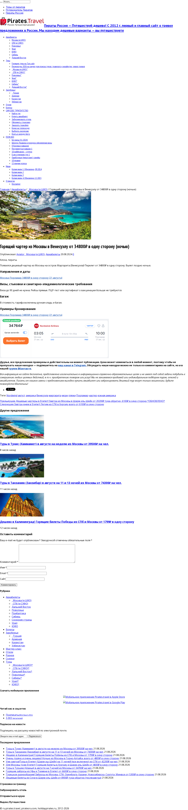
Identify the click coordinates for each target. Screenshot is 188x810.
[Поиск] (1, 2)
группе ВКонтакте (20, 368)
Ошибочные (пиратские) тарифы (26, 157)
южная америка (107, 395)
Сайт (3, 579)
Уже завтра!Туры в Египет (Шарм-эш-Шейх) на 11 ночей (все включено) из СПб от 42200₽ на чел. (62, 761)
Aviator (20, 254)
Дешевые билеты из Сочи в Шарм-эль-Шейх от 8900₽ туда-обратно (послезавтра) (53, 777)
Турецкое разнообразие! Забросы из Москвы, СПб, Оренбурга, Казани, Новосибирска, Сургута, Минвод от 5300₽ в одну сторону (80, 774)
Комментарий (9, 562)
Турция (15, 92)
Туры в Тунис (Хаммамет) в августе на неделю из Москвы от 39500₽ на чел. (54, 444)
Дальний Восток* (19, 86)
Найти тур (16, 113)
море (65, 395)
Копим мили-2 (18, 172)
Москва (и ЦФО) (19, 39)
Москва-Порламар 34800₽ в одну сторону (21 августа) (31, 277)
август (21, 395)
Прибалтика (19, 613)
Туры (8, 60)
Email (3, 573)
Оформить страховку (21, 122)
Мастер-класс (13, 648)
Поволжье (16, 45)
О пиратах (10, 181)
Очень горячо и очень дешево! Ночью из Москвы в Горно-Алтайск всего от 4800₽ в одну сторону (62, 758)
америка (31, 395)
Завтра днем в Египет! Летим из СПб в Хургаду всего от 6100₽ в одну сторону (52, 404)
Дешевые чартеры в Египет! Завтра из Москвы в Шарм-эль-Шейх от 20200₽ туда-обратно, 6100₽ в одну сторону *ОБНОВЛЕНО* (82, 401)
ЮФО (14, 51)
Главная (4, 189)
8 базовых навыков (20, 145)
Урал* (14, 78)
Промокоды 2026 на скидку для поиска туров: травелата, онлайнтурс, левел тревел (48, 66)
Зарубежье (10, 89)
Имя (2, 567)
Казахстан (16, 98)
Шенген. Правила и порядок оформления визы (32, 142)
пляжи (72, 395)
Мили (8, 166)
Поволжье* (16, 75)
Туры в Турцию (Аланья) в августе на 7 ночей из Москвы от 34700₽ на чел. (49, 768)
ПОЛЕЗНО (10, 136)
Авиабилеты (11, 37)
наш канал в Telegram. (72, 365)
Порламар (82, 395)
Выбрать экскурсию (20, 131)
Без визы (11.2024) (20, 139)
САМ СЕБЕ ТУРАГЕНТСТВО (17, 110)
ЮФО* (14, 81)
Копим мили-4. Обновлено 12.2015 (26, 178)
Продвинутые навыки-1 (22, 148)
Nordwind (11, 395)
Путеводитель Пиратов (19, 10)
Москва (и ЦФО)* (20, 69)
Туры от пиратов (15, 7)
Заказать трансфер (20, 125)
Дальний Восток (19, 57)
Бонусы (9, 107)
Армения (15, 95)
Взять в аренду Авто (21, 134)
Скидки (10, 658)
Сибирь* (15, 84)
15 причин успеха (19, 163)
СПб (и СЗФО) (17, 42)
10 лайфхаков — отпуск (22, 151)
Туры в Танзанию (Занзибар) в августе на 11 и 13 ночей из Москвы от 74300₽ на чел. (61, 483)
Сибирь (15, 54)
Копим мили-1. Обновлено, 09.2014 (27, 169)
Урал (14, 48)
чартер (93, 395)
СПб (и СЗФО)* (18, 72)
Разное (10, 655)
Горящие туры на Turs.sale (23, 63)
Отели (8, 104)
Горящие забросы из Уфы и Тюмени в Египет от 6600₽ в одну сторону (46, 771)
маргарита (55, 395)
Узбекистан (17, 101)
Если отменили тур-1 (21, 154)
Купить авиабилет (20, 116)
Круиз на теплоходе (21, 128)
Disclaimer (16, 183)
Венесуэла (42, 395)
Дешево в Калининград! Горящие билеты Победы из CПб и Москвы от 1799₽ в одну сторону (67, 522)
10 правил (16, 160)
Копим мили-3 (18, 175)
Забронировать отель (21, 119)
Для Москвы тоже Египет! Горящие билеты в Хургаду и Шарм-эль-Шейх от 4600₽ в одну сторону (62, 764)
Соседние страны (22, 619)
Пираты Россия (14, 12)
